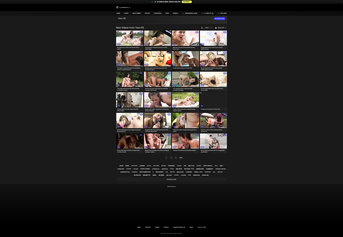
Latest (126, 13)
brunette (146, 175)
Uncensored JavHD (190, 13)
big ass (169, 175)
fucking (128, 169)
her (167, 172)
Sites (167, 13)
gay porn (156, 165)
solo (216, 165)
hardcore (200, 169)
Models (175, 13)
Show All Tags (171, 179)
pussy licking (145, 169)
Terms (157, 227)
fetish (163, 165)
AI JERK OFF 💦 (207, 13)
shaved (176, 175)
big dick (179, 169)
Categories (157, 13)
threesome (120, 169)
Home (118, 13)
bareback (165, 169)
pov (189, 175)
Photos (147, 13)
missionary (159, 172)
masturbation (145, 172)
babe (127, 166)
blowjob (137, 175)
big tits (191, 166)
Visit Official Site (219, 18)
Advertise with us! (179, 227)
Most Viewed (137, 13)
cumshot (209, 169)
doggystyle (125, 172)
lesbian (142, 165)
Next (181, 157)
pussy (172, 169)
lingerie (183, 175)
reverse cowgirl (221, 169)
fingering (171, 165)
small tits (198, 172)
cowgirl (189, 172)
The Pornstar (169, 233)
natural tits (189, 169)
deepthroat (207, 166)
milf (221, 166)
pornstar (208, 172)
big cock (180, 172)
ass (214, 172)
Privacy (166, 227)
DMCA (191, 227)
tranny (179, 165)
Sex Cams (222, 13)
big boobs (134, 165)
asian (121, 165)
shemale (134, 172)
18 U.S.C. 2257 (202, 227)
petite (172, 172)
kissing (199, 165)
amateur (196, 175)
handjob (205, 175)
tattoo (220, 172)
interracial (155, 169)
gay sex (135, 169)
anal (154, 175)
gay (185, 165)
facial (149, 165)
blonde (161, 175)
